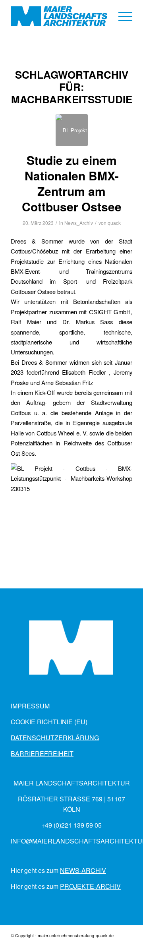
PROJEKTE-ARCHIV (90, 886)
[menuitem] (121, 16)
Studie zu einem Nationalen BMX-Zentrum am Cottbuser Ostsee (72, 183)
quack (114, 222)
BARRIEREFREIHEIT (42, 753)
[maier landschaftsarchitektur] (59, 16)
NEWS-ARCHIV (83, 870)
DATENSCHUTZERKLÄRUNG (55, 737)
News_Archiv (78, 222)
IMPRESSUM (30, 705)
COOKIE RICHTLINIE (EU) (49, 721)
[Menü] (121, 16)
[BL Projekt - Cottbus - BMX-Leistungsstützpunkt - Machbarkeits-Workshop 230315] (72, 130)
